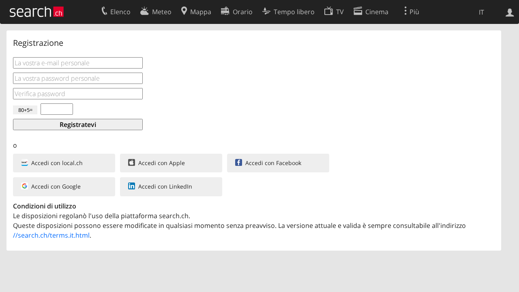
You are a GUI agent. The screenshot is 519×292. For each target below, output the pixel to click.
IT (481, 12)
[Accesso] (510, 11)
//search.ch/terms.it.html (51, 235)
